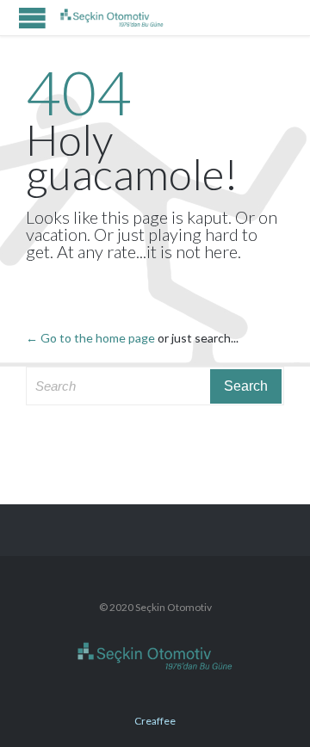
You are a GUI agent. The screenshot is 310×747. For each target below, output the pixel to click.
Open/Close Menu (32, 18)
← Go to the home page (90, 337)
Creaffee (155, 720)
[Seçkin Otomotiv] (112, 17)
